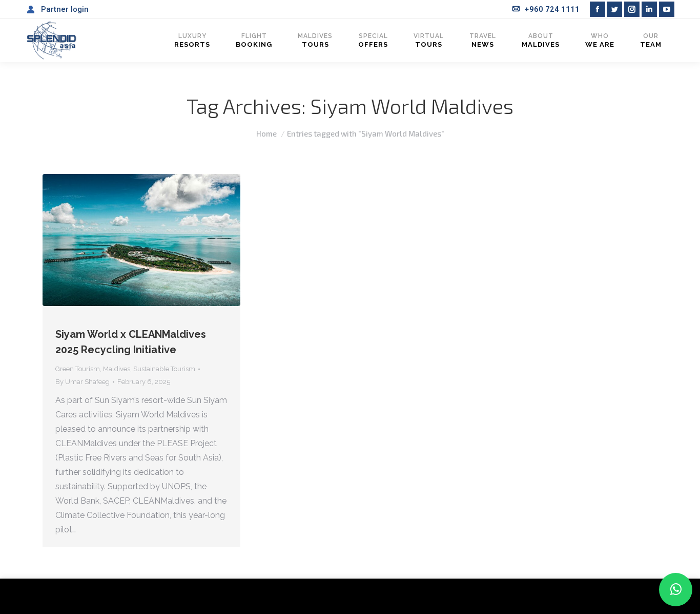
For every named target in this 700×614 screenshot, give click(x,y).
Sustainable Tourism (164, 369)
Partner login (65, 9)
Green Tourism (77, 369)
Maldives (116, 369)
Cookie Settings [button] (609, 596)
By (82, 382)
